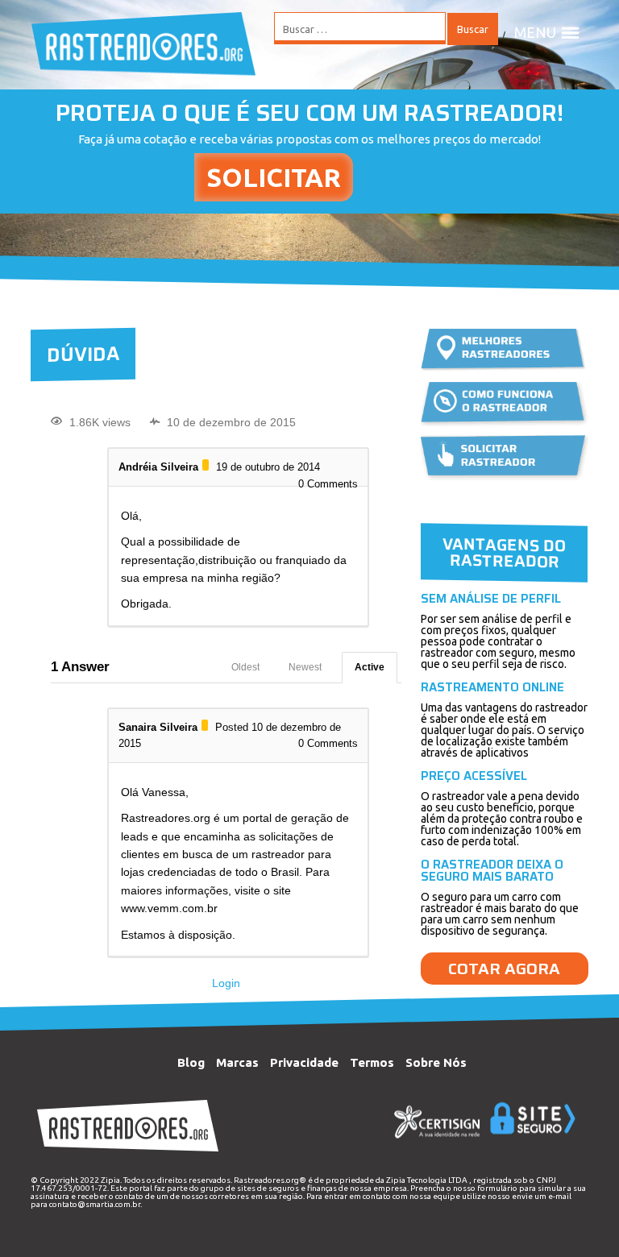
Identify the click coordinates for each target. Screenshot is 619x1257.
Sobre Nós (436, 1062)
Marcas (237, 1062)
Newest (305, 667)
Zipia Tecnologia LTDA (426, 1180)
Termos (372, 1062)
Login (226, 983)
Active (369, 667)
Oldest (245, 667)
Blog (191, 1062)
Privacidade (304, 1062)
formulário (497, 1188)
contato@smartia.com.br (94, 1204)
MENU (535, 32)
